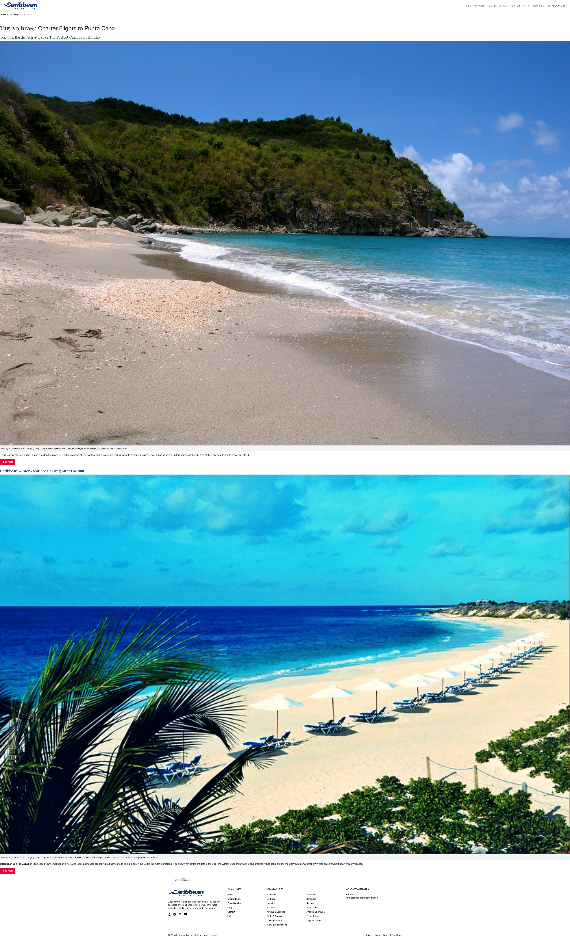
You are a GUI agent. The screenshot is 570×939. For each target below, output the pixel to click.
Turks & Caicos (274, 916)
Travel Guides (556, 5)
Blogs (38, 449)
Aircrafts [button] (506, 5)
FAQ (229, 916)
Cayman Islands (274, 920)
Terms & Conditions (392, 935)
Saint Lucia (272, 907)
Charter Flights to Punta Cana (58, 449)
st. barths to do (120, 449)
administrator (18, 449)
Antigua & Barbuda (276, 912)
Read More (7, 461)
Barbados (272, 899)
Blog (229, 907)
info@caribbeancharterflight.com (362, 897)
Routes (492, 5)
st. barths (76, 449)
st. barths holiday (105, 449)
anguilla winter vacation (56, 857)
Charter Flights (234, 899)
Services (538, 5)
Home (4, 14)
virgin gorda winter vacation (148, 857)
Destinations (475, 5)
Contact (231, 912)
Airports (523, 5)
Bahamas (271, 894)
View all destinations (277, 924)
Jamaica (271, 903)
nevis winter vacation (126, 857)
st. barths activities (89, 449)
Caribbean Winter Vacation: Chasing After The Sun (42, 470)
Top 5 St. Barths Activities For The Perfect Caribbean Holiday (50, 37)
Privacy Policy (373, 935)
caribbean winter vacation (79, 857)
